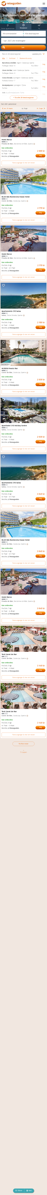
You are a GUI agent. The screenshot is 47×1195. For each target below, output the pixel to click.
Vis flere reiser (23, 744)
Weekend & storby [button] (26, 58)
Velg (40, 155)
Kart (30, 1190)
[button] (12, 34)
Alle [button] (3, 58)
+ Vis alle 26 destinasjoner (23, 98)
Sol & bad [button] (12, 58)
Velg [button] (43, 64)
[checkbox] (3, 114)
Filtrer (20, 1190)
